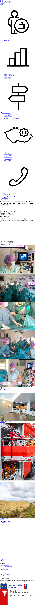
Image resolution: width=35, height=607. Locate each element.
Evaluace (3, 560)
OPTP (3, 567)
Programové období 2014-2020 (8, 158)
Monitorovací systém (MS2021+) (7, 565)
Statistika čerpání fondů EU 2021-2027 (9, 74)
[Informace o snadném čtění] (17, 557)
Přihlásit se (1, 4)
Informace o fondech (6, 153)
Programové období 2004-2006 (8, 160)
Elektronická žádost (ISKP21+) (6, 564)
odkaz (14, 581)
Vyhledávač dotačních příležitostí (8, 114)
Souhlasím (5, 583)
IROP (3, 568)
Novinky (5, 152)
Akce (4, 117)
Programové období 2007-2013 (8, 159)
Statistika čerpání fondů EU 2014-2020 (9, 75)
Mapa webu (3, 576)
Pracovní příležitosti (4, 561)
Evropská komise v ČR (5, 569)
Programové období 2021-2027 (8, 154)
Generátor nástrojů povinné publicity (7, 566)
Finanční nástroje (6, 156)
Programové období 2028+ (7, 155)
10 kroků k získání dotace (7, 115)
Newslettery (6, 198)
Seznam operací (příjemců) (7, 77)
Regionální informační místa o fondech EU (9, 196)
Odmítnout (2, 583)
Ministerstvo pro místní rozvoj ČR (8, 194)
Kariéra (5, 197)
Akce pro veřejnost (6, 39)
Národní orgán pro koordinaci (8, 157)
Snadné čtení (4, 573)
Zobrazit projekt (2, 422)
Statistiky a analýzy (4, 559)
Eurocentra (3, 522)
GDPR (3, 572)
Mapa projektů (6, 76)
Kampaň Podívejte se (6, 40)
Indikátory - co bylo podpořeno (8, 78)
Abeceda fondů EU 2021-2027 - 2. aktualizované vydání (11, 118)
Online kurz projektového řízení (8, 116)
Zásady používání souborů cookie (6, 574)
